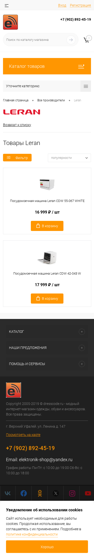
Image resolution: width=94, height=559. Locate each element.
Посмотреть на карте (23, 435)
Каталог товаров (27, 66)
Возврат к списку (17, 125)
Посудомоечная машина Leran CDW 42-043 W (47, 273)
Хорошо (47, 547)
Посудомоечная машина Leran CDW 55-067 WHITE (47, 201)
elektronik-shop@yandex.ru (45, 459)
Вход (62, 5)
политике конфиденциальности (32, 534)
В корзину (50, 226)
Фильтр (22, 158)
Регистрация (80, 5)
